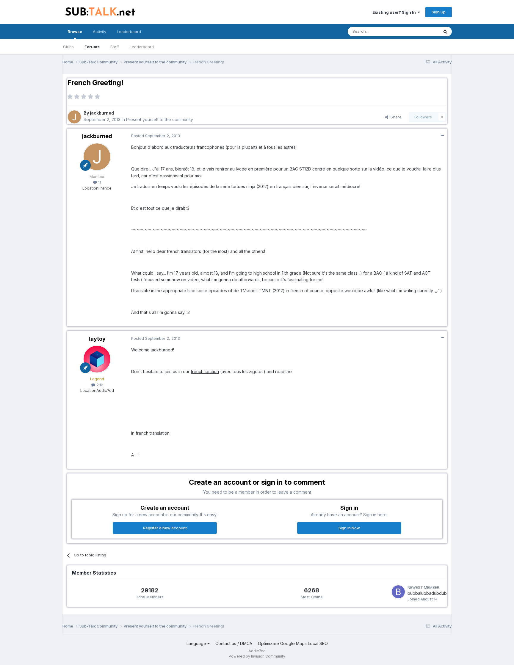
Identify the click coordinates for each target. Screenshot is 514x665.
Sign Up (439, 12)
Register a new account (165, 527)
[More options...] (442, 135)
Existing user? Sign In (395, 12)
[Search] (445, 31)
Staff (114, 46)
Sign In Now (349, 527)
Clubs (68, 46)
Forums (92, 46)
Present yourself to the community (159, 119)
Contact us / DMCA (233, 643)
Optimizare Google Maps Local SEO (293, 643)
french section (205, 371)
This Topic (421, 31)
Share (395, 117)
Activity (99, 31)
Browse (75, 31)
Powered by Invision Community (257, 656)
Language (197, 643)
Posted (155, 135)
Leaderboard (142, 46)
